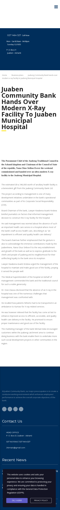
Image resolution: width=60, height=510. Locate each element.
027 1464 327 (14, 35)
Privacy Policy (41, 500)
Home (4, 75)
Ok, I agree (17, 500)
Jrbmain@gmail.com (15, 447)
